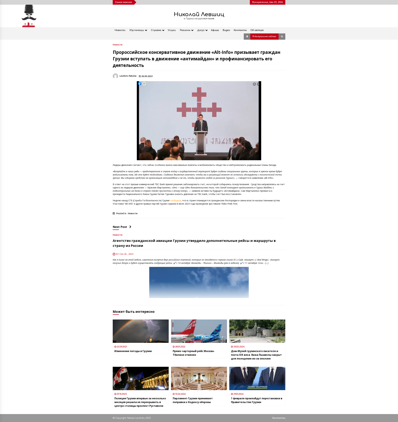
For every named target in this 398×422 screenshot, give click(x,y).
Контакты (240, 30)
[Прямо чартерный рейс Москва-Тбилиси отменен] (199, 331)
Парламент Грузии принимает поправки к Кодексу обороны (193, 400)
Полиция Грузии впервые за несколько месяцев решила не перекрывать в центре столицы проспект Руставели (140, 402)
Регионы (185, 30)
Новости (120, 30)
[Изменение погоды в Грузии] (141, 331)
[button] (247, 36)
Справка (156, 30)
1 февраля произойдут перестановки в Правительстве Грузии (256, 400)
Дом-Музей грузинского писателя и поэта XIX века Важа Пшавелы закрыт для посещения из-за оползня (256, 354)
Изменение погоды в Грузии (133, 351)
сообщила (175, 200)
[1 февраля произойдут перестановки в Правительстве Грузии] (257, 378)
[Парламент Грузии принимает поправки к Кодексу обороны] (199, 378)
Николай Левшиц (199, 14)
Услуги (172, 30)
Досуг (200, 30)
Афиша (215, 30)
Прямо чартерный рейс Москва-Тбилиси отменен (194, 353)
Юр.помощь (137, 30)
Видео (226, 30)
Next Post (120, 227)
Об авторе (257, 30)
